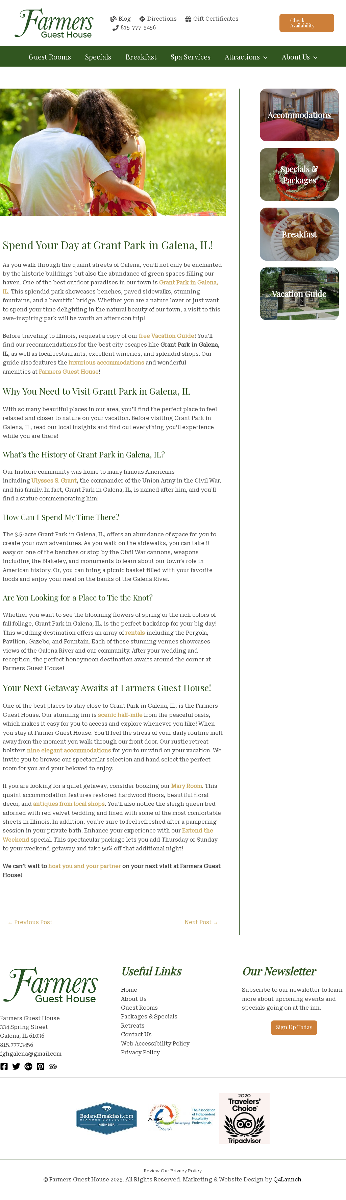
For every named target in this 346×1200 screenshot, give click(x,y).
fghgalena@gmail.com (30, 1054)
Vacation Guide (299, 293)
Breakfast (140, 56)
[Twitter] (16, 1066)
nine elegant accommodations (69, 750)
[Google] (28, 1066)
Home (129, 990)
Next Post (201, 922)
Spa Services (191, 56)
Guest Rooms (50, 56)
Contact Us (136, 1034)
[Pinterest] (40, 1066)
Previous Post (29, 922)
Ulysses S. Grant (54, 480)
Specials (98, 56)
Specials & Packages (299, 174)
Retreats (133, 1025)
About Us (134, 999)
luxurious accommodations (106, 362)
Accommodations (299, 114)
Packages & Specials (149, 1016)
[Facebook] (4, 1066)
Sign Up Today (294, 1027)
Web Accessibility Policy (155, 1043)
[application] (264, 56)
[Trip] (53, 1066)
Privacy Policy (140, 1052)
